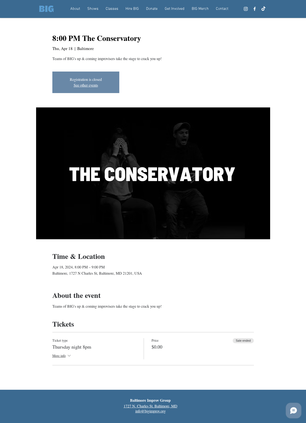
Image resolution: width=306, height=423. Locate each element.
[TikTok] (263, 8)
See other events (86, 85)
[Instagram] (245, 8)
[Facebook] (254, 8)
